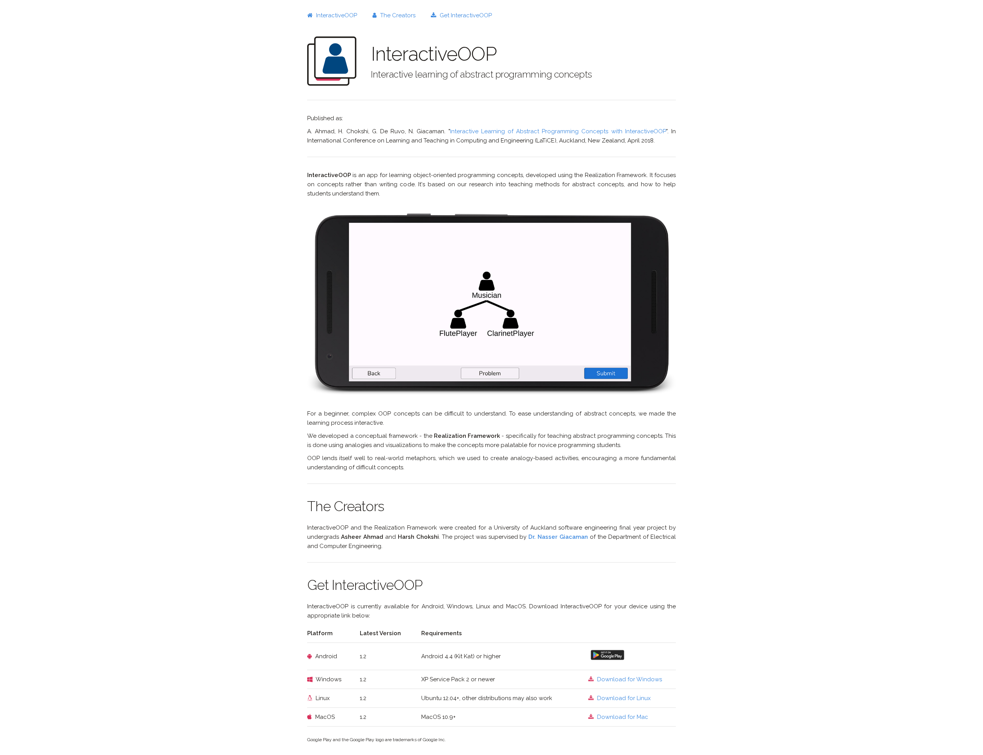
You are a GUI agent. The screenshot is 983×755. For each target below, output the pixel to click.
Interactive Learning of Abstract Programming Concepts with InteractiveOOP (558, 131)
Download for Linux (623, 698)
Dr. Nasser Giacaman (558, 536)
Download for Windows (629, 679)
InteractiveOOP (335, 15)
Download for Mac (622, 717)
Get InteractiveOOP (465, 15)
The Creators (397, 15)
